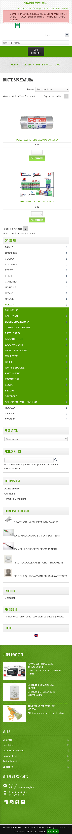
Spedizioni (8, 766)
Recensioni (11, 609)
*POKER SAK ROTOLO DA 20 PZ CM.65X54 (37, 139)
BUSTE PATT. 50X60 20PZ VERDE (37, 201)
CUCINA (9, 258)
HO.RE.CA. (11, 287)
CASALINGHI (12, 253)
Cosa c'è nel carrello (59, 8)
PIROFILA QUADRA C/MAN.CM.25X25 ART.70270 (40, 576)
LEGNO (9, 293)
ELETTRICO (11, 264)
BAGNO (9, 247)
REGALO (10, 407)
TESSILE (10, 419)
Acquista (40, 8)
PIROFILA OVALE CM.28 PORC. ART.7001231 (38, 562)
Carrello (10, 591)
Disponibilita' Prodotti (13, 750)
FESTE (9, 276)
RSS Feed (12, 802)
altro (32, 673)
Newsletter (8, 745)
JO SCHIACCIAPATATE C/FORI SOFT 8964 (37, 535)
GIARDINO (11, 281)
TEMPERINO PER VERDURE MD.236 (41, 708)
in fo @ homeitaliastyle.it (21, 787)
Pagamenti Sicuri (11, 755)
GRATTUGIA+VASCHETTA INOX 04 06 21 (36, 522)
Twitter (17, 802)
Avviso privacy (11, 488)
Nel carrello (37, 158)
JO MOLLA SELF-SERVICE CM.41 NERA (35, 549)
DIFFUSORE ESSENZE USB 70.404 (41, 686)
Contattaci (8, 739)
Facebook (23, 802)
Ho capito (53, 831)
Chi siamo (9, 493)
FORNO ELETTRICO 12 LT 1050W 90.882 (41, 665)
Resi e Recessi (10, 761)
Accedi (28, 8)
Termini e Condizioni (15, 498)
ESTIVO (9, 270)
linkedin (6, 802)
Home (18, 8)
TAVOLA (9, 413)
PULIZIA (26, 64)
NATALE (9, 299)
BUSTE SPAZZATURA (47, 64)
